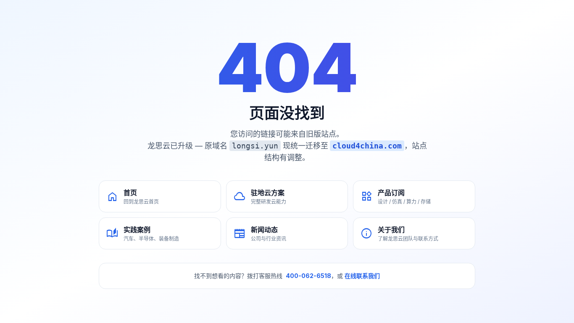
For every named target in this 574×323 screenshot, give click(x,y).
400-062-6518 (308, 275)
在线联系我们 (362, 275)
